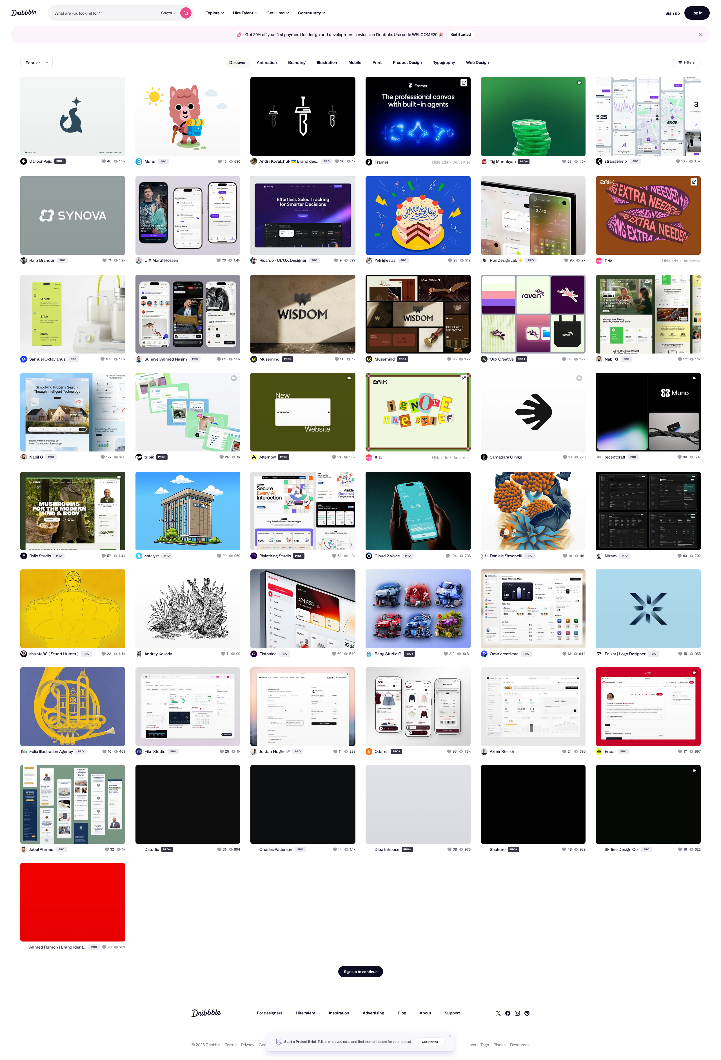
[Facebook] (507, 1013)
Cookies (266, 1044)
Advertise (462, 162)
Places (499, 1044)
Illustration (327, 62)
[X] (498, 1013)
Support (452, 1012)
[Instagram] (517, 1013)
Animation (267, 62)
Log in (697, 12)
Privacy (247, 1044)
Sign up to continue (360, 971)
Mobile (354, 62)
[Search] (186, 13)
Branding (297, 62)
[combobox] (103, 13)
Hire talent (305, 1012)
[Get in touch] (92, 145)
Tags (484, 1044)
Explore (212, 12)
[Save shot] (103, 145)
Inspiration (339, 1012)
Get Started (461, 34)
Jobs (472, 1044)
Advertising (373, 1012)
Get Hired (275, 12)
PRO (60, 161)
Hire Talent (243, 12)
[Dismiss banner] (450, 1036)
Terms (231, 1044)
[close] (700, 34)
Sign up (673, 13)
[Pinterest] (526, 1013)
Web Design (477, 62)
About (425, 1012)
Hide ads (440, 162)
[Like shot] (115, 145)
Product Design (407, 62)
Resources (519, 1044)
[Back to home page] (23, 12)
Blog (402, 1012)
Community (309, 12)
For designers (269, 1012)
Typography (444, 62)
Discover (237, 62)
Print (377, 62)
